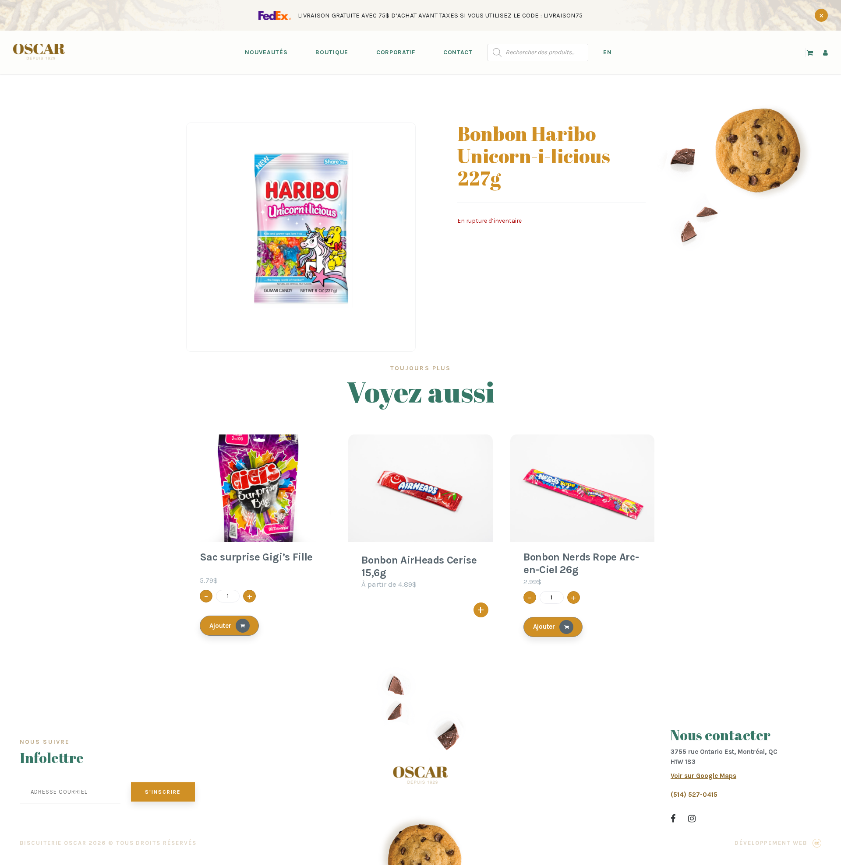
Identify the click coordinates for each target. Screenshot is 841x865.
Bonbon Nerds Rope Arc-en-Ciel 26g (581, 563)
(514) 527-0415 (694, 794)
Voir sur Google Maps (703, 776)
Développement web (771, 843)
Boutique (331, 52)
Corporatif (395, 52)
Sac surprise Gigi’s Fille (256, 557)
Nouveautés (266, 52)
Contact (458, 52)
